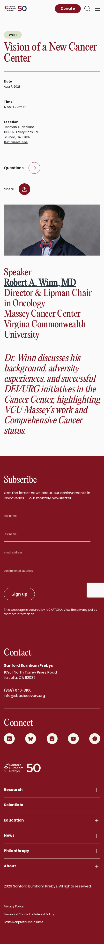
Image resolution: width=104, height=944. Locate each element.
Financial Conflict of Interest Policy (29, 914)
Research (13, 789)
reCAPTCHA (54, 610)
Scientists (13, 804)
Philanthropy (16, 850)
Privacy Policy (14, 906)
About (10, 865)
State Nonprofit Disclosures (23, 922)
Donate (68, 8)
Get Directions (16, 142)
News (9, 835)
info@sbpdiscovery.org (24, 695)
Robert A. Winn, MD (40, 283)
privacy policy (86, 610)
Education (14, 820)
